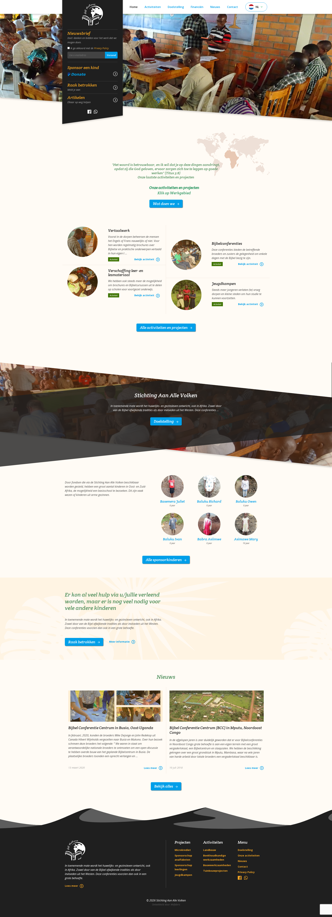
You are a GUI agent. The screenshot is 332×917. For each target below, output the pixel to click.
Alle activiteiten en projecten (164, 327)
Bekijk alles (164, 786)
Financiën (197, 7)
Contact (232, 7)
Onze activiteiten (249, 855)
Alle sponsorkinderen (164, 559)
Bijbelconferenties (227, 243)
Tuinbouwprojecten (215, 870)
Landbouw (209, 850)
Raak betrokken (82, 641)
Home (134, 7)
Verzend (111, 55)
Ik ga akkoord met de (89, 48)
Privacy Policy (101, 48)
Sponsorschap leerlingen (183, 867)
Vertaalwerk (119, 230)
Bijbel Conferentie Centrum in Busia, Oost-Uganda (110, 727)
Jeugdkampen (224, 283)
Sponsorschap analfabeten (183, 857)
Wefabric (175, 904)
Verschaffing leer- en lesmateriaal (125, 272)
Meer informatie (119, 641)
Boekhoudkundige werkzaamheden (214, 857)
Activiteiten (153, 7)
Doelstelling (176, 7)
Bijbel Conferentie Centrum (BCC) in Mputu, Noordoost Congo (215, 730)
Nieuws (215, 7)
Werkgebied (180, 192)
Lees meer (71, 885)
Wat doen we (164, 203)
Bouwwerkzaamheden (217, 865)
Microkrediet (183, 850)
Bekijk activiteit (144, 259)
